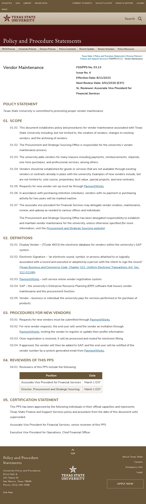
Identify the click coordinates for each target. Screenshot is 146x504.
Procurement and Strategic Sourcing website (75, 228)
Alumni (140, 3)
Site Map (8, 492)
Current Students (82, 3)
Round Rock (41, 3)
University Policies (27, 49)
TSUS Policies (8, 49)
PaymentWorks (94, 186)
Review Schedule (106, 49)
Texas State (87, 56)
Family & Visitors (124, 3)
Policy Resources (126, 49)
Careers (138, 462)
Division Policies (48, 49)
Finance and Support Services (93, 59)
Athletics (7, 3)
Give (18, 3)
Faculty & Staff (104, 3)
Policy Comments (67, 49)
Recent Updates (87, 49)
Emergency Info (134, 467)
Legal (140, 472)
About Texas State (132, 456)
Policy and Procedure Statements (42, 41)
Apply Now (125, 483)
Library (27, 3)
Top (73, 453)
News (4, 9)
